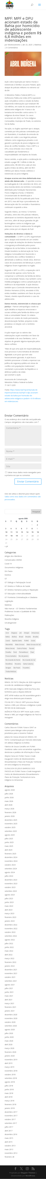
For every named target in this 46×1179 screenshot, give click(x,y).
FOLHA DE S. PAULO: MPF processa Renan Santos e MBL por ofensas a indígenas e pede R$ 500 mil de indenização (23, 705)
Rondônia (9, 664)
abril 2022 (8, 954)
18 (11, 536)
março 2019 (9, 1067)
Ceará (8, 641)
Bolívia (14, 637)
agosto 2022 (10, 940)
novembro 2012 (11, 1153)
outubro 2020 (10, 1022)
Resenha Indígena (12, 619)
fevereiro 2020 (10, 1052)
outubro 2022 (10, 932)
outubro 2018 (10, 1074)
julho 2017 (9, 1127)
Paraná (31, 648)
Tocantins (26, 668)
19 (17, 536)
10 (6, 532)
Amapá (26, 633)
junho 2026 (9, 797)
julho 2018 (9, 1086)
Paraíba (8, 652)
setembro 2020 (11, 1026)
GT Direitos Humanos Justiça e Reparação (21, 590)
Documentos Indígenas (14, 567)
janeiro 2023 (10, 921)
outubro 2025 (10, 827)
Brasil (21, 637)
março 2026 (9, 808)
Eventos (8, 575)
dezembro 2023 (11, 880)
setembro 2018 (11, 1078)
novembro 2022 (11, 928)
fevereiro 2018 (10, 1104)
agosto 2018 (10, 1082)
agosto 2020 (10, 1029)
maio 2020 (9, 1041)
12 (17, 532)
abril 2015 (8, 1142)
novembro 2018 (11, 1071)
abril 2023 (8, 910)
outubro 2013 (10, 1145)
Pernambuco (23, 652)
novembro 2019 (11, 1059)
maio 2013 (9, 1149)
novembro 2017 (11, 1115)
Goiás (33, 641)
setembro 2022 (11, 936)
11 (11, 532)
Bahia (8, 637)
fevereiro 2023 (10, 917)
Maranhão (9, 644)
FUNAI (26, 641)
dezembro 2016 (11, 1134)
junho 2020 (9, 1037)
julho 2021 (9, 988)
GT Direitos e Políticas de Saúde (17, 586)
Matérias (37, 45)
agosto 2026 (10, 790)
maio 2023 (9, 906)
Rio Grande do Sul (29, 660)
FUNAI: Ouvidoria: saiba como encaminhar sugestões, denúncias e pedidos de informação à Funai (23, 749)
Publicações (9, 615)
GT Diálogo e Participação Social (18, 582)
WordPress (30, 1176)
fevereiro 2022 (10, 962)
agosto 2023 (10, 895)
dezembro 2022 (11, 925)
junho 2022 (9, 947)
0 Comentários (12, 47)
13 (22, 532)
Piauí (32, 652)
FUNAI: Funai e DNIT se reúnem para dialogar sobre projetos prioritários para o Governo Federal (20, 730)
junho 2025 (9, 842)
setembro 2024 (11, 868)
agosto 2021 (10, 985)
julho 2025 (9, 838)
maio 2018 (9, 1093)
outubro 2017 (10, 1119)
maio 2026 (9, 801)
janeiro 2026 (10, 816)
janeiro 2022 (10, 966)
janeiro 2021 (10, 1011)
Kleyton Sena (10, 756)
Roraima (18, 664)
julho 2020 (9, 1033)
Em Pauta (8, 571)
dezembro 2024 (11, 857)
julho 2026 (9, 794)
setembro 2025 (11, 831)
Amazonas (35, 633)
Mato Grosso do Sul (33, 644)
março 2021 (9, 1003)
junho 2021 (9, 992)
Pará (15, 652)
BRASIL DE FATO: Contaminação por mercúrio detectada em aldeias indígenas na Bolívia (23, 740)
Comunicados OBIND (13, 560)
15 (32, 532)
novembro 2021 (11, 973)
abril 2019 (8, 1063)
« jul (6, 546)
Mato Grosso (19, 644)
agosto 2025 (10, 835)
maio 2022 (9, 951)
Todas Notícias (11, 671)
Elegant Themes (28, 1173)
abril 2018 (8, 1097)
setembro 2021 (11, 981)
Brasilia (28, 637)
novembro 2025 (11, 823)
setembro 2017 (11, 1123)
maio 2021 (9, 996)
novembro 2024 (11, 861)
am (20, 633)
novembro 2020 (11, 1018)
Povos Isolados (11, 656)
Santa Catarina (28, 664)
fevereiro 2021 (10, 1007)
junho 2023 (9, 902)
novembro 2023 (11, 883)
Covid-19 (8, 564)
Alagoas (14, 633)
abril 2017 (8, 1131)
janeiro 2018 (10, 1108)
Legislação (9, 601)
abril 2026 (8, 805)
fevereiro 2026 (10, 812)
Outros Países (22, 648)
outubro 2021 (10, 977)
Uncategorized (10, 623)
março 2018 (9, 1100)
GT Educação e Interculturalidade (18, 593)
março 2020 (9, 1048)
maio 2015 (9, 1138)
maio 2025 (9, 846)
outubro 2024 (10, 865)
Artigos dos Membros (13, 556)
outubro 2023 (10, 887)
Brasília (35, 637)
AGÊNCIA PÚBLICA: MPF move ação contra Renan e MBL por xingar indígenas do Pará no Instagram (23, 714)
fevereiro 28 (9, 1157)
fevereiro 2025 (10, 853)
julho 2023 (9, 898)
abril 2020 (8, 1044)
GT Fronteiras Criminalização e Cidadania (21, 597)
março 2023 (9, 913)
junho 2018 (9, 1089)
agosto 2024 (10, 872)
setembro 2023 (11, 891)
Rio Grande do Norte (13, 660)
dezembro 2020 (11, 1014)
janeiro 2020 (10, 1056)
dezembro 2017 (11, 1112)
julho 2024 (9, 876)
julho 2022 (9, 943)
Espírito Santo (17, 641)
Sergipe (8, 668)
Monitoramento (14, 45)
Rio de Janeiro (23, 656)
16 (38, 532)
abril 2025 (8, 850)
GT (6, 578)
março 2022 (9, 958)
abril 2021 (8, 999)
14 (27, 532)
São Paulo (16, 668)
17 (6, 536)
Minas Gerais (10, 648)
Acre (7, 633)
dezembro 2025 (11, 820)
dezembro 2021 (11, 969)
